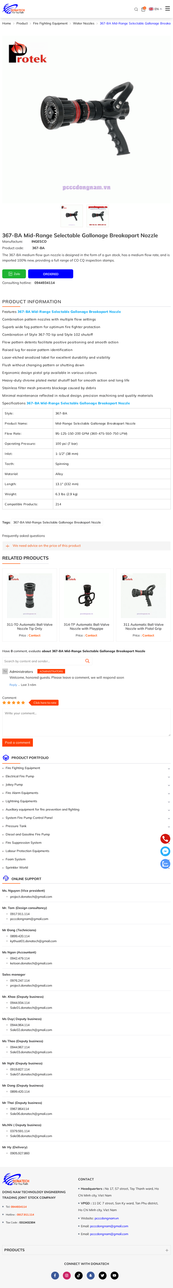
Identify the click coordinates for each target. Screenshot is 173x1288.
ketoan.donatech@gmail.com (31, 963)
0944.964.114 (20, 1025)
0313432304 (27, 1222)
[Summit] (87, 661)
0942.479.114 (20, 958)
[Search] (136, 9)
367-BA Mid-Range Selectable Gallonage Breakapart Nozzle (57, 522)
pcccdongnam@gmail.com (29, 919)
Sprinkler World (17, 867)
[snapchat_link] (90, 1275)
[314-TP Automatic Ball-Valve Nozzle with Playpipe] (86, 596)
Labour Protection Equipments (27, 851)
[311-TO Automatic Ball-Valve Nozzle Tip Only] (29, 596)
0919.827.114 (20, 1069)
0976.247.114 (20, 981)
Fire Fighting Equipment (23, 768)
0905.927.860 (20, 1153)
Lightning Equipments (21, 801)
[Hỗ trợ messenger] (165, 851)
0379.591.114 (20, 1131)
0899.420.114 (20, 936)
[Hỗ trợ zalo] (165, 864)
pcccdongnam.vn (107, 1218)
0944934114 (44, 283)
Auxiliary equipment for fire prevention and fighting (43, 809)
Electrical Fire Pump (20, 776)
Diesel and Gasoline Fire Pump (28, 834)
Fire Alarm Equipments (22, 793)
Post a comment (17, 742)
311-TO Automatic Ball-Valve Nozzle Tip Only (29, 626)
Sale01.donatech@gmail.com (31, 1008)
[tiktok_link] (79, 1275)
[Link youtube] (114, 1275)
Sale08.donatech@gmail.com (31, 1136)
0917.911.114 (20, 914)
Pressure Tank (16, 826)
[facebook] (55, 1275)
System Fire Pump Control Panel (29, 818)
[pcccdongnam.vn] (13, 9)
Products (14, 1250)
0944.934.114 (20, 1003)
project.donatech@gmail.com (31, 897)
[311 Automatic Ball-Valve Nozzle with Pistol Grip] (143, 596)
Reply (13, 684)
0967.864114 (19, 1109)
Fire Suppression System (23, 843)
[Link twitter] (102, 1275)
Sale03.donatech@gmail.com (31, 1052)
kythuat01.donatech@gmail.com (33, 941)
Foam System (15, 859)
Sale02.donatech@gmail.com (31, 1030)
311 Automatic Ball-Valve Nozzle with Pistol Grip (143, 626)
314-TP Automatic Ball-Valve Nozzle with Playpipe (86, 626)
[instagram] (67, 1275)
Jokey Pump (14, 784)
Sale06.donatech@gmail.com (31, 1114)
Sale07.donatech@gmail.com (31, 1074)
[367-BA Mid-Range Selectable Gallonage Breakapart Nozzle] (72, 216)
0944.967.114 (20, 1047)
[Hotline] (165, 839)
